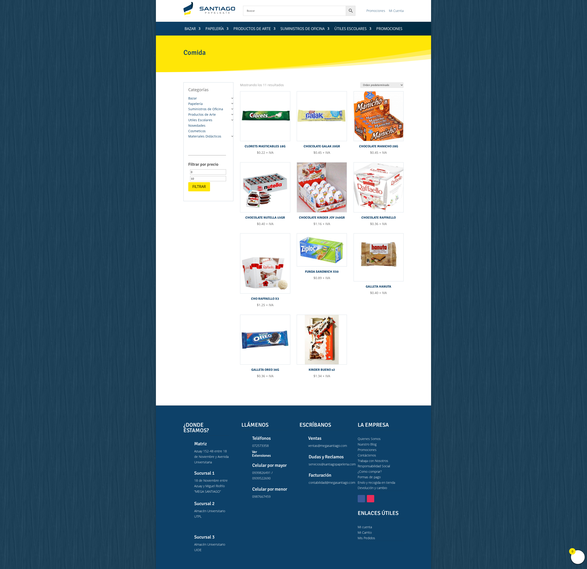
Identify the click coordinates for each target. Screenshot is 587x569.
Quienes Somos (369, 439)
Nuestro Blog (367, 444)
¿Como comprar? (370, 471)
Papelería (214, 29)
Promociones (375, 10)
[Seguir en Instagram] (370, 498)
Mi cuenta (365, 527)
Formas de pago (369, 477)
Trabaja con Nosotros (373, 461)
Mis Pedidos (366, 538)
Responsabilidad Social (374, 466)
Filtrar (199, 186)
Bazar (190, 29)
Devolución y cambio (372, 488)
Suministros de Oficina (302, 29)
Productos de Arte (252, 29)
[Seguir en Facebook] (361, 498)
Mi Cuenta (396, 10)
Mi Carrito (365, 532)
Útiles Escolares (350, 29)
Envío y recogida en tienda (376, 482)
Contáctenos (367, 455)
